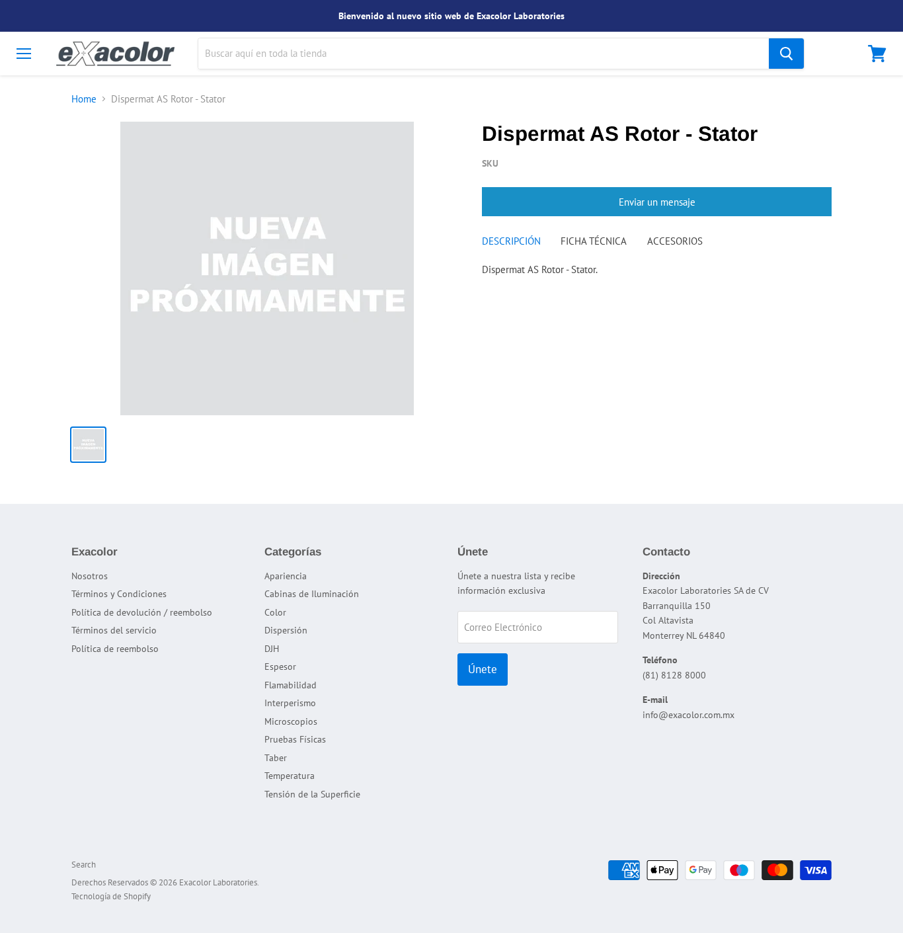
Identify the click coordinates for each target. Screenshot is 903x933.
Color (275, 612)
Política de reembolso (115, 649)
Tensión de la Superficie (312, 794)
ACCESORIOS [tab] (675, 241)
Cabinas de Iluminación (311, 594)
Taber (275, 758)
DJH (271, 649)
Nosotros (89, 576)
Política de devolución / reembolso (141, 612)
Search (83, 864)
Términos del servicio (114, 630)
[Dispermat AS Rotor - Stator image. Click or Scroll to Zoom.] (267, 268)
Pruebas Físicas (295, 739)
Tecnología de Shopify (111, 896)
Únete (482, 669)
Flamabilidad (290, 685)
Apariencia (285, 576)
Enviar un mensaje (657, 202)
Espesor (280, 666)
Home (84, 98)
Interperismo (290, 703)
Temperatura (289, 776)
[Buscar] (786, 53)
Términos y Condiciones (119, 594)
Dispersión (285, 630)
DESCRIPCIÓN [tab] (511, 241)
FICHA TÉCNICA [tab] (594, 241)
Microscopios (290, 721)
